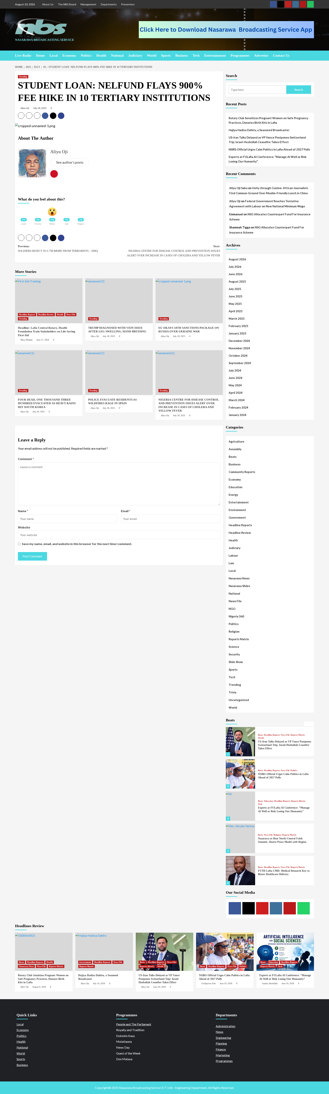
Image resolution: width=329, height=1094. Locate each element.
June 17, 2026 (43, 340)
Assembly (235, 449)
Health (101, 55)
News (219, 1032)
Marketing (223, 1055)
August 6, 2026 (39, 987)
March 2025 (237, 318)
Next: (173, 251)
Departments (109, 4)
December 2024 (239, 340)
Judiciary (135, 55)
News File (70, 314)
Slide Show (236, 662)
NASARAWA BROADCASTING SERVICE (44, 40)
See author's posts (69, 162)
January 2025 (237, 333)
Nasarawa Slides (239, 586)
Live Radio (23, 55)
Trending (23, 76)
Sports (166, 55)
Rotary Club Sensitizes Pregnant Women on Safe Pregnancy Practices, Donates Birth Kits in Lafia (268, 120)
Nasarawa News (239, 578)
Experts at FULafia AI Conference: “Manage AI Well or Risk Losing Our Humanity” (267, 159)
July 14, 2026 (99, 983)
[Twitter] (280, 4)
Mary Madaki (27, 340)
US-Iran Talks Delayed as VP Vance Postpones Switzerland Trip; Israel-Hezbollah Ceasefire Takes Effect (267, 140)
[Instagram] (295, 4)
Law (231, 563)
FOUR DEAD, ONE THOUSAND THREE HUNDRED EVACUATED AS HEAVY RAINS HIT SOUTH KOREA (47, 403)
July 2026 (235, 266)
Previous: (58, 248)
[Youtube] (288, 4)
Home (40, 55)
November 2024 (239, 348)
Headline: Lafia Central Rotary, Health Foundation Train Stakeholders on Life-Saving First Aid (46, 331)
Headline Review (46, 314)
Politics (86, 55)
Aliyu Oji (25, 108)
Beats (232, 456)
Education (235, 487)
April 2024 (236, 392)
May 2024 (235, 385)
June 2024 (235, 377)
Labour (233, 555)
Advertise (261, 55)
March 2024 (237, 400)
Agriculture (236, 441)
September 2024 (240, 363)
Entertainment (215, 55)
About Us (48, 4)
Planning (221, 1043)
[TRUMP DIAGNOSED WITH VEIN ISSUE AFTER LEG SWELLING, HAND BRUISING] (119, 300)
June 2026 (235, 274)
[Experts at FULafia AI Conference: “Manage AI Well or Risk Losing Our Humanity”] (240, 806)
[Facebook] (273, 4)
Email (125, 511)
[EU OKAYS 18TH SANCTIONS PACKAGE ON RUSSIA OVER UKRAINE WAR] (189, 300)
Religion (234, 631)
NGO (232, 608)
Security (234, 654)
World (151, 55)
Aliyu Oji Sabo (238, 188)
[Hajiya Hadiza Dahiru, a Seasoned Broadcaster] (104, 952)
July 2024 (235, 370)
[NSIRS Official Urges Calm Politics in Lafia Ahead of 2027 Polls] (240, 774)
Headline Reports (27, 314)
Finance (221, 1049)
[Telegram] (303, 4)
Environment (237, 510)
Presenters (128, 4)
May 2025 (235, 303)
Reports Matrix (239, 639)
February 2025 (238, 326)
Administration (225, 1026)
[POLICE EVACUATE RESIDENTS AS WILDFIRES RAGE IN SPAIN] (119, 372)
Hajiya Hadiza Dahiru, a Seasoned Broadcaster (259, 130)
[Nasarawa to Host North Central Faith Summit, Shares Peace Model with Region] (240, 838)
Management (88, 4)
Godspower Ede (209, 983)
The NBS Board (67, 4)
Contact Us (281, 55)
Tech (196, 55)
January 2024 (237, 415)
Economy (69, 55)
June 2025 (235, 296)
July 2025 (235, 289)
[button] (21, 115)
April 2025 (236, 311)
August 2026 (237, 259)
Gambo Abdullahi (270, 983)
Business (181, 55)
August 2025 (237, 281)
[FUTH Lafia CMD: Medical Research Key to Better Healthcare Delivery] (240, 870)
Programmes (240, 55)
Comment (26, 459)
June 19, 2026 (159, 987)
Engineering (223, 1037)
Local (54, 55)
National (117, 55)
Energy (233, 494)
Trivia (232, 692)
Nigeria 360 (236, 616)
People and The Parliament (133, 1024)
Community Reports (242, 472)
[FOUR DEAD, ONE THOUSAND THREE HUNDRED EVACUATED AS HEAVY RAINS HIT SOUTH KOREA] (48, 372)
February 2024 (238, 407)
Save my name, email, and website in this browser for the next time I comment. (77, 544)
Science (234, 646)
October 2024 (238, 355)
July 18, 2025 (39, 108)
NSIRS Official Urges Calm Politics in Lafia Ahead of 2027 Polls (269, 149)
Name (23, 511)
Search (231, 76)
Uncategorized (239, 700)
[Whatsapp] (310, 4)
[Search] (311, 55)
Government (237, 517)
